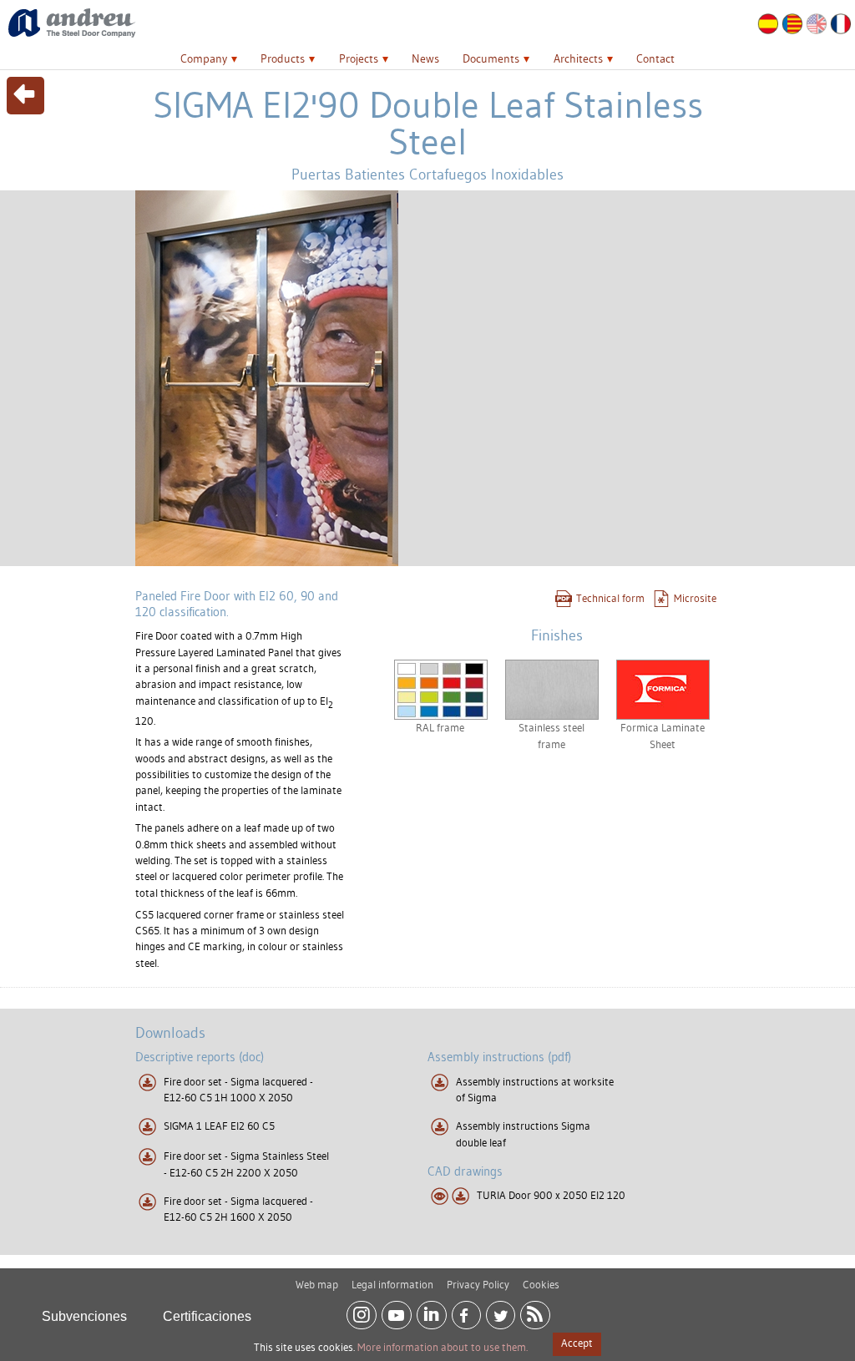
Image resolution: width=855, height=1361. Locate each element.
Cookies (541, 1284)
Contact (655, 58)
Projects (358, 58)
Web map (317, 1284)
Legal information (392, 1284)
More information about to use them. (442, 1346)
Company (203, 58)
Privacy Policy (478, 1284)
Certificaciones (207, 1316)
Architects (578, 58)
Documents (491, 58)
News (425, 58)
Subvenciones (84, 1316)
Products (283, 58)
